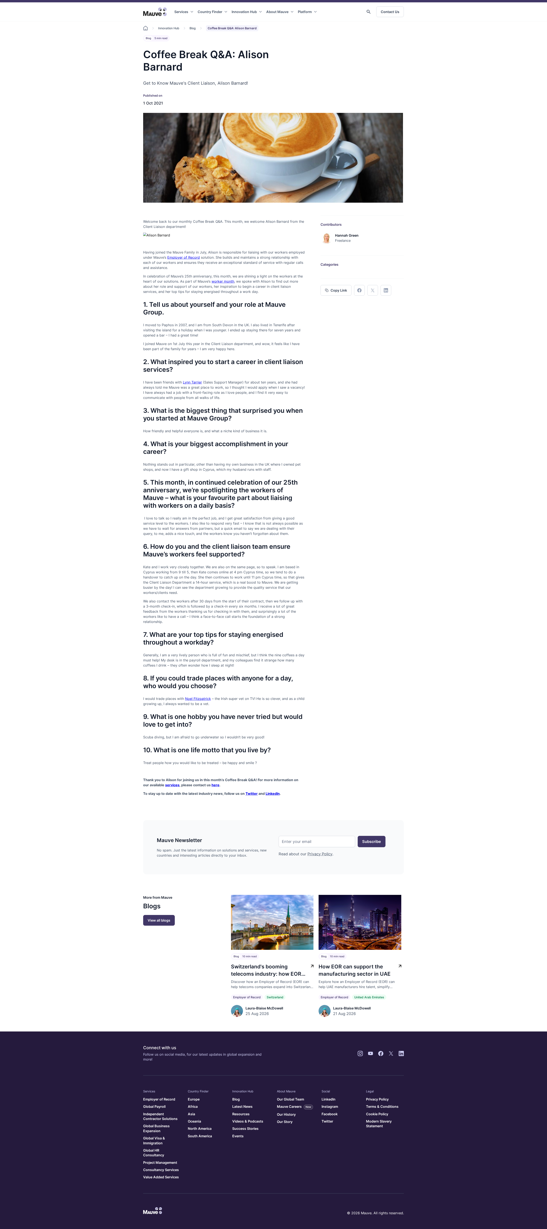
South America (200, 1136)
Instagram (330, 1106)
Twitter (252, 793)
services (172, 785)
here (215, 785)
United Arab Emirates (369, 997)
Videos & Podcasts (247, 1121)
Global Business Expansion (156, 1128)
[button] (368, 11)
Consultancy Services (161, 1170)
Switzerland (275, 997)
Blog (193, 28)
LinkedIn (273, 793)
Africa (193, 1106)
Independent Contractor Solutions (160, 1116)
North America (200, 1128)
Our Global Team (290, 1099)
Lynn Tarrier (192, 382)
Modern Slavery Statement (379, 1123)
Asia (191, 1114)
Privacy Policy (319, 854)
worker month (223, 281)
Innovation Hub (244, 12)
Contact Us (390, 12)
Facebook (330, 1114)
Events (238, 1136)
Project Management (160, 1162)
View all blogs (159, 920)
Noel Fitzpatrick (198, 698)
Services (181, 12)
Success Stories (245, 1128)
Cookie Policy (377, 1114)
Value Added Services (161, 1177)
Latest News (242, 1106)
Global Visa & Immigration (154, 1140)
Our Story (285, 1122)
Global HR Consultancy (153, 1152)
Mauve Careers (294, 1106)
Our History (286, 1114)
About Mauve (277, 12)
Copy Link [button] (339, 290)
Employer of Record (183, 257)
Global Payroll (154, 1106)
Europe (194, 1099)
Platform (305, 12)
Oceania (194, 1121)
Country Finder (210, 12)
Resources (241, 1114)
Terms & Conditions (382, 1106)
